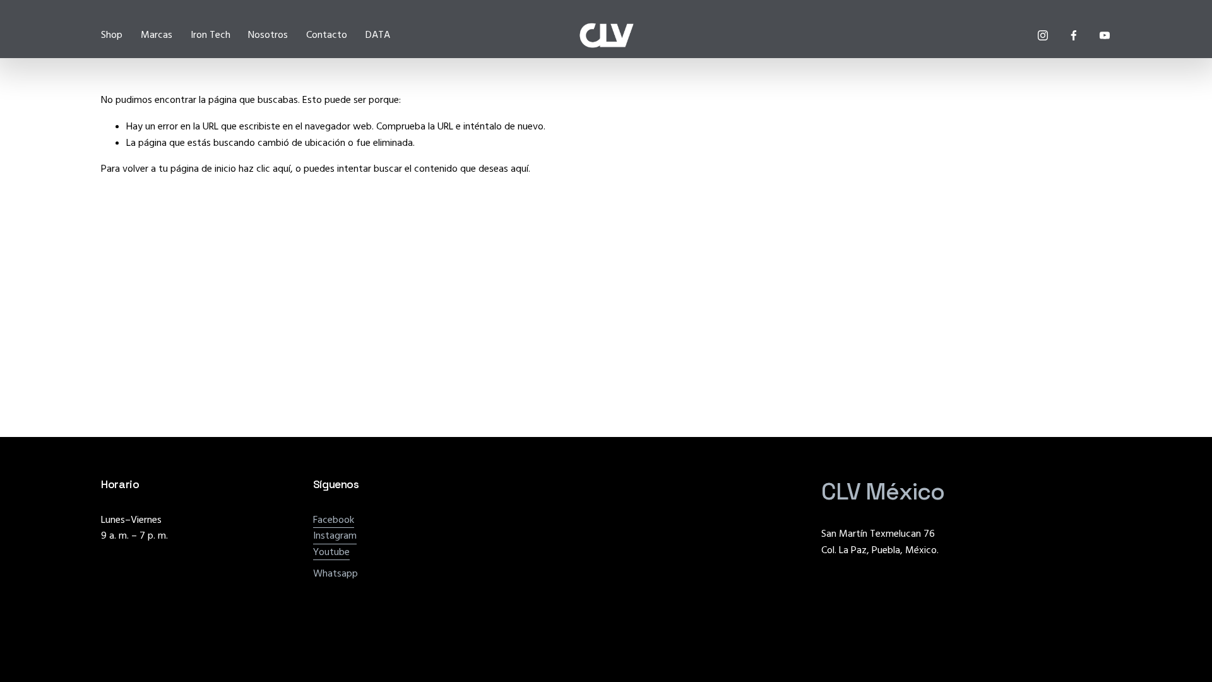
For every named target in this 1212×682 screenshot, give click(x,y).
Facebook (333, 520)
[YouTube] (1104, 35)
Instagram (335, 535)
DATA (377, 35)
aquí (519, 169)
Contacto (326, 35)
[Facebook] (1073, 35)
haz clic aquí (264, 169)
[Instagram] (1043, 35)
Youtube (331, 552)
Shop (111, 35)
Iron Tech (210, 35)
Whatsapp (335, 573)
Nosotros (268, 35)
